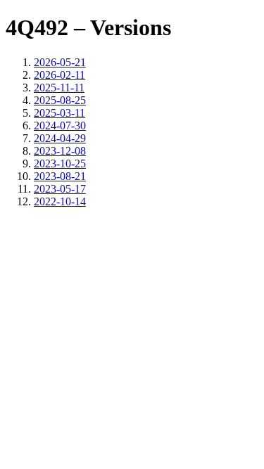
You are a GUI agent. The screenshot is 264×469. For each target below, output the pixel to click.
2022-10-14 (60, 201)
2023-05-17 (60, 189)
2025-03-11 (59, 113)
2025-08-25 (60, 100)
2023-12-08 (60, 151)
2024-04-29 (60, 138)
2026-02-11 (59, 75)
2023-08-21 (60, 176)
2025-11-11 (59, 88)
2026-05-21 (60, 62)
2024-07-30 (60, 125)
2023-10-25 (60, 163)
